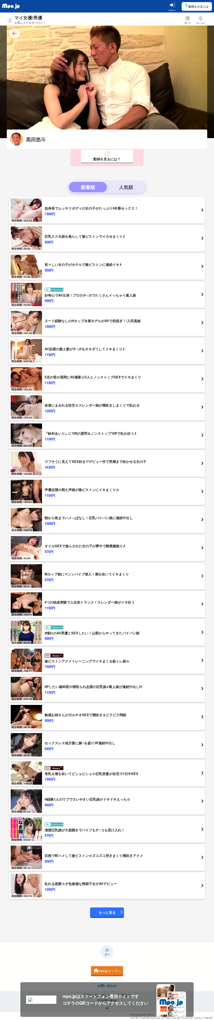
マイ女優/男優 (30, 19)
